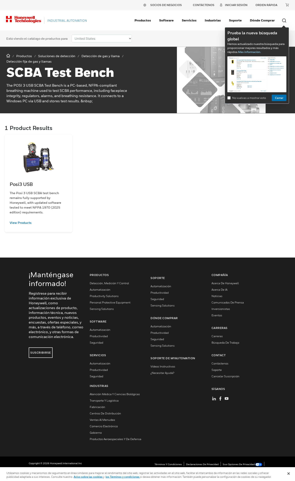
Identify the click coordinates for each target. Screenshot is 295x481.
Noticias (217, 296)
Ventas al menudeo (102, 419)
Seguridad (96, 342)
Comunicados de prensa (228, 302)
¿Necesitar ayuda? (162, 372)
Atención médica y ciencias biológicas (115, 394)
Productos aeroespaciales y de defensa (115, 439)
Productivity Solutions (104, 296)
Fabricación (97, 407)
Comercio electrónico (104, 426)
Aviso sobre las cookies (88, 476)
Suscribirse (40, 352)
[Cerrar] (288, 473)
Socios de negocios (166, 5)
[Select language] (144, 5)
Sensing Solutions (102, 309)
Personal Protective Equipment (110, 302)
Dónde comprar (262, 20)
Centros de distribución (105, 413)
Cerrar (279, 97)
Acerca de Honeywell (225, 283)
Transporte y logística (104, 400)
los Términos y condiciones (123, 476)
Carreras (217, 336)
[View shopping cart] (287, 5)
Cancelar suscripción (225, 376)
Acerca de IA (219, 289)
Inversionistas (221, 309)
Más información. (249, 52)
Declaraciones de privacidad (202, 464)
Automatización (100, 289)
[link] (38, 222)
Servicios (189, 20)
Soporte (235, 20)
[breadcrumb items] (8, 56)
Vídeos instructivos (163, 366)
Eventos (217, 315)
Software (166, 20)
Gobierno (96, 432)
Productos (142, 20)
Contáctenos (220, 363)
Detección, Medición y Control (109, 283)
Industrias (213, 20)
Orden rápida (266, 5)
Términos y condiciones (168, 464)
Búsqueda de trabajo (225, 342)
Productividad (99, 336)
